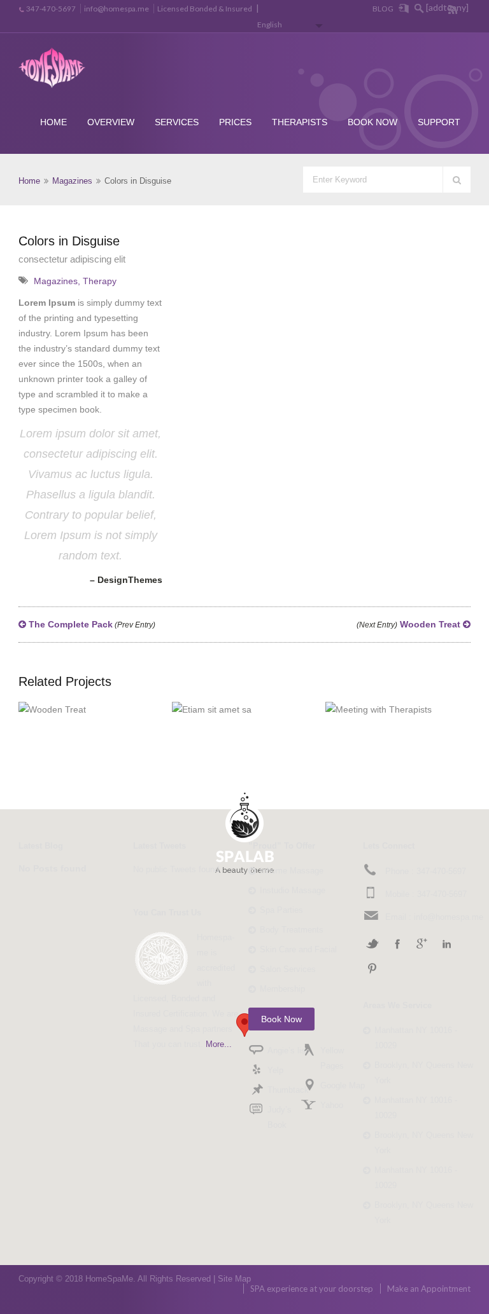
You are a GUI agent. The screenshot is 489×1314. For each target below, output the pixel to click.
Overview (110, 122)
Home (53, 122)
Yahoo (331, 1105)
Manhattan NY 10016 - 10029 (415, 1037)
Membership (282, 989)
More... (219, 1044)
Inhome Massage (291, 870)
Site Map (234, 1278)
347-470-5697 (51, 8)
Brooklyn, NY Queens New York (423, 1072)
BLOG (382, 8)
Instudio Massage (292, 890)
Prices (235, 122)
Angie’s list (287, 1050)
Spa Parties (281, 910)
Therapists (299, 122)
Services (177, 122)
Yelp (275, 1070)
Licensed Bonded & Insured (204, 8)
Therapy (100, 281)
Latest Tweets (159, 846)
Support (439, 122)
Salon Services (288, 969)
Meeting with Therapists (413, 702)
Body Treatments (291, 929)
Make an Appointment (429, 1288)
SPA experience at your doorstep (311, 1288)
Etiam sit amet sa (260, 702)
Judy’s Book (279, 1117)
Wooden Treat (410, 624)
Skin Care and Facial (298, 949)
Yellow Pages (332, 1058)
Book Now (372, 122)
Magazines (72, 181)
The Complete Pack (90, 624)
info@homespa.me (116, 8)
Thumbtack (288, 1090)
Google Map (342, 1085)
